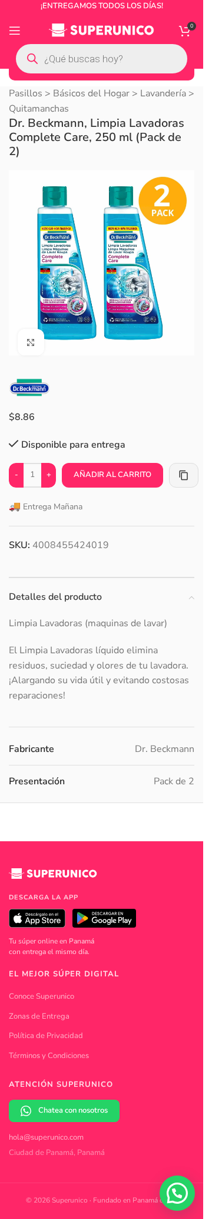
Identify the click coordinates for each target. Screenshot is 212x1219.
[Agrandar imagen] (31, 333)
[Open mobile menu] (14, 30)
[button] (177, 1193)
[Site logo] (101, 29)
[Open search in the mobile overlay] (101, 58)
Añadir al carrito (112, 466)
